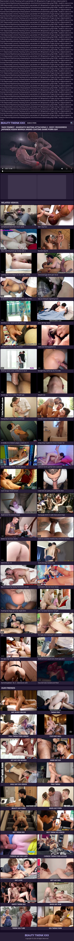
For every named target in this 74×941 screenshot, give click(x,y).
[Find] (71, 123)
